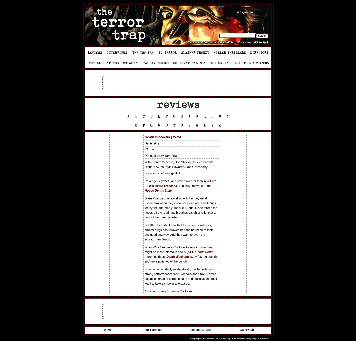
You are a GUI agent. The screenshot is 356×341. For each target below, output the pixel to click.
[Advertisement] (180, 83)
